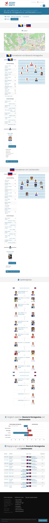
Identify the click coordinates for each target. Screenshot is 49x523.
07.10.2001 (6, 476)
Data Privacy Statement (19, 511)
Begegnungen (15, 19)
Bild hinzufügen (12, 146)
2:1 (42, 473)
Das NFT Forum (18, 504)
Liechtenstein (26, 16)
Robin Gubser (20, 297)
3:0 (42, 486)
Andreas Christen (21, 292)
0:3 (42, 456)
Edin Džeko (27, 342)
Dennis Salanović (21, 327)
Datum (5, 453)
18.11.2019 (6, 460)
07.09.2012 (6, 479)
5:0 (42, 476)
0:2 (42, 466)
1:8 (42, 479)
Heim (27, 453)
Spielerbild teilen (18, 508)
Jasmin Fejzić (20, 334)
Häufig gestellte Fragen (19, 502)
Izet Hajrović (20, 357)
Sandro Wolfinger (21, 291)
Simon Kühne (20, 321)
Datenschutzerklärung (19, 509)
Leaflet (33, 50)
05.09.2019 (6, 482)
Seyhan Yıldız (20, 379)
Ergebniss (43, 453)
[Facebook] (41, 6)
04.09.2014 (6, 486)
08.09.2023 (6, 473)
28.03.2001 (6, 456)
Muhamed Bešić (21, 314)
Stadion (10, 453)
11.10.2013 (6, 469)
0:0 (42, 463)
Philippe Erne (20, 329)
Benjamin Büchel (21, 351)
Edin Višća (20, 342)
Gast (30, 453)
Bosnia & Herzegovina (16, 16)
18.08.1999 (6, 463)
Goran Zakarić (21, 312)
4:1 (42, 469)
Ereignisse (8, 19)
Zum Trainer (12, 161)
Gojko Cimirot (21, 304)
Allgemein (8, 16)
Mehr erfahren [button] (5, 521)
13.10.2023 (6, 466)
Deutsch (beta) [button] (41, 2)
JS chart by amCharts (15, 425)
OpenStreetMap (38, 50)
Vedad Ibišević (21, 393)
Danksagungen (18, 506)
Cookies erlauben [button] (42, 520)
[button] (24, 39)
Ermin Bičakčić (21, 366)
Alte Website (33, 2)
